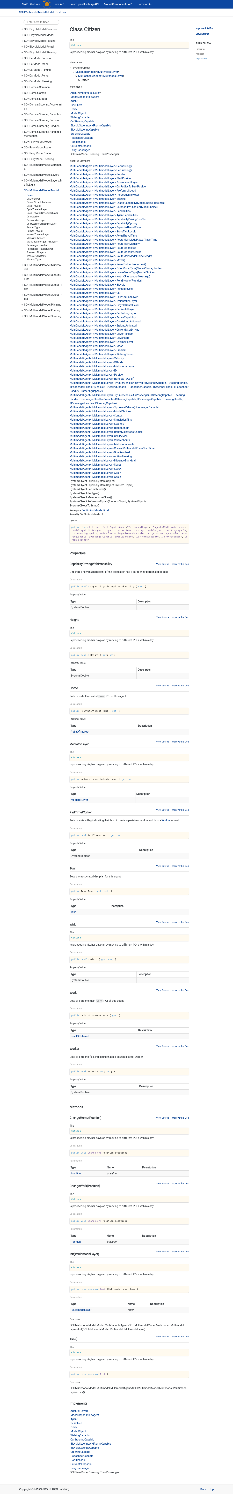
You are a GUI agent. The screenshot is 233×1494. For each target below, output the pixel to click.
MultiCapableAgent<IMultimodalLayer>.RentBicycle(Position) (106, 280)
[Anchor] (68, 553)
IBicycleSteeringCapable (84, 129)
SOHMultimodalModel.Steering (42, 316)
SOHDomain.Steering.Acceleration (43, 106)
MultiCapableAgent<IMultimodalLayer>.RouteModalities (103, 247)
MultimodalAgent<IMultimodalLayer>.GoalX (95, 477)
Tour (73, 912)
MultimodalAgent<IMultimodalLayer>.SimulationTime (101, 419)
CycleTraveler (34, 205)
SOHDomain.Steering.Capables (42, 114)
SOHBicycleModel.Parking (39, 40)
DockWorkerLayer (36, 220)
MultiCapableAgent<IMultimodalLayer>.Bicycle (97, 284)
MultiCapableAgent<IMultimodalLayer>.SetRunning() (101, 170)
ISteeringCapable (80, 133)
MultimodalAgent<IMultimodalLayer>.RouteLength (99, 427)
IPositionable (78, 141)
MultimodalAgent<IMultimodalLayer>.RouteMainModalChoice (106, 432)
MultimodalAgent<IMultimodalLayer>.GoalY (95, 472)
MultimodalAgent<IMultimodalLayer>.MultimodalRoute (102, 444)
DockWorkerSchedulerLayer (41, 223)
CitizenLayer (33, 198)
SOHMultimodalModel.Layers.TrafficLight (43, 182)
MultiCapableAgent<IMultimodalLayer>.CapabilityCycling (103, 223)
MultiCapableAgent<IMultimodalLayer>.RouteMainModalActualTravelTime (113, 239)
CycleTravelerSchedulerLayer (42, 213)
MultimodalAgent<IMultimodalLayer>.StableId (97, 423)
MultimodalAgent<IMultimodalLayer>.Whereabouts (100, 440)
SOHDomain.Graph (35, 93)
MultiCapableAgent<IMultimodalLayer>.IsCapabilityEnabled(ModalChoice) (114, 207)
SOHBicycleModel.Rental (39, 46)
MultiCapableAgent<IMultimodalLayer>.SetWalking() (101, 166)
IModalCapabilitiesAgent (84, 96)
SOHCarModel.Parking (37, 69)
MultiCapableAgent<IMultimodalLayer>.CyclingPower (101, 342)
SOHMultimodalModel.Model (36, 12)
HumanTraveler (35, 231)
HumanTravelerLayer (38, 234)
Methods (200, 54)
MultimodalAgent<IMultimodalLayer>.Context (96, 415)
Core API (59, 4)
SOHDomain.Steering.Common (42, 120)
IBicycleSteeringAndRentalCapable (90, 125)
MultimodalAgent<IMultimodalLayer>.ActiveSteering (101, 456)
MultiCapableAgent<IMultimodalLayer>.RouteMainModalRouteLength (111, 256)
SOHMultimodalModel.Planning (42, 304)
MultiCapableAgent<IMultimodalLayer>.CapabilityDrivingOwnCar (108, 219)
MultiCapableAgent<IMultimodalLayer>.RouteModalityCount (105, 252)
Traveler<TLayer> (36, 252)
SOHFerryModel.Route (37, 147)
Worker (166, 820)
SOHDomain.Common (37, 87)
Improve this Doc (180, 564)
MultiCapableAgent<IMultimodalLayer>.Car (95, 292)
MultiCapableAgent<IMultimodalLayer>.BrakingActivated (103, 325)
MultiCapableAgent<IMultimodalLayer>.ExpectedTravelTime (105, 227)
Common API (145, 4)
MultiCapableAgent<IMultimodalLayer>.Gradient (98, 350)
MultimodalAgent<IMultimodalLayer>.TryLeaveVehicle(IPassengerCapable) (114, 407)
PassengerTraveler (37, 245)
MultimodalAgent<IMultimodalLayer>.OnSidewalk (99, 436)
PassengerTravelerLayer (40, 248)
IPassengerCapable (81, 137)
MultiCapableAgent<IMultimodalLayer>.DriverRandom (101, 333)
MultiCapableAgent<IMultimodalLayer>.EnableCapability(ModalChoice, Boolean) (117, 202)
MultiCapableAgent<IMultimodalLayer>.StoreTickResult (103, 231)
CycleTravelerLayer (37, 209)
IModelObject (78, 113)
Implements (201, 58)
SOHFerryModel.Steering (39, 159)
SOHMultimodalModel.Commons (43, 167)
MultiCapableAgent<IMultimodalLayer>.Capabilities (100, 211)
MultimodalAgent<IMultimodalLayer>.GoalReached (100, 452)
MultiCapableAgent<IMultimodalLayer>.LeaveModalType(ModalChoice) (112, 272)
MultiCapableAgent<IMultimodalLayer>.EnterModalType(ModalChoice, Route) (116, 268)
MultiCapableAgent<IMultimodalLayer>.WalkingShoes (102, 354)
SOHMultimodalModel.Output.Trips (43, 296)
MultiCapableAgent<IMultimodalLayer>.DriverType (99, 337)
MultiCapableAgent (89, 76)
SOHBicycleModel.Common (40, 29)
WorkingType (34, 259)
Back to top (207, 1489)
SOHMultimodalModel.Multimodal (42, 267)
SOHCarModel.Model (36, 64)
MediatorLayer (79, 799)
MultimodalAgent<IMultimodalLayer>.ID (93, 370)
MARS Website (31, 4)
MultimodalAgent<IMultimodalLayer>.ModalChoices (100, 411)
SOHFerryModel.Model (38, 141)
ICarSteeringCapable (82, 121)
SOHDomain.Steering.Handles (42, 126)
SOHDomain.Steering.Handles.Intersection (42, 134)
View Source (162, 564)
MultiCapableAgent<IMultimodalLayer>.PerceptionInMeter (104, 194)
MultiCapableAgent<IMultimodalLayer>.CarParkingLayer (103, 313)
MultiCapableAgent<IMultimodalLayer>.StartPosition (101, 178)
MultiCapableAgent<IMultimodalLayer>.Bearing (98, 198)
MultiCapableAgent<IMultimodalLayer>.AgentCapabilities (104, 215)
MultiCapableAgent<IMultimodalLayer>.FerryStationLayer (104, 297)
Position (76, 1173)
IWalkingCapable (80, 117)
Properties (201, 49)
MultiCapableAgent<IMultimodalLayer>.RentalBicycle (101, 288)
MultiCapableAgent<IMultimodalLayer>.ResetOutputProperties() (108, 264)
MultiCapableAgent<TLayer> (42, 241)
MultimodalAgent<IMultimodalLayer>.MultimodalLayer (102, 366)
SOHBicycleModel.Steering (40, 52)
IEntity (73, 109)
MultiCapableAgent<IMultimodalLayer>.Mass (96, 346)
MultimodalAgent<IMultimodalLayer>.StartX (95, 468)
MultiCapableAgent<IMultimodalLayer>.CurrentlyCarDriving (104, 329)
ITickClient (76, 105)
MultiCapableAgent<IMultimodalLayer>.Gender (97, 174)
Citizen (61, 12)
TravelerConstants (37, 256)
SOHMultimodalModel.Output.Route (42, 277)
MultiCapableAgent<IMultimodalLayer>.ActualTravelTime (103, 235)
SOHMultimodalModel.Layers (41, 174)
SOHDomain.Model (35, 98)
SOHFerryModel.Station (38, 153)
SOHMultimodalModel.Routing (42, 310)
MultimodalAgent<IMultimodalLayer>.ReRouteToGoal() (102, 378)
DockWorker (33, 216)
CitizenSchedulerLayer (39, 202)
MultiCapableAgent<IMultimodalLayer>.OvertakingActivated (105, 321)
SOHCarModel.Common (38, 58)
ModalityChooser (36, 238)
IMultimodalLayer (107, 71)
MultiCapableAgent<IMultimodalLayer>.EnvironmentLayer (104, 182)
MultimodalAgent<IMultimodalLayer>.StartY (95, 464)
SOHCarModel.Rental (36, 75)
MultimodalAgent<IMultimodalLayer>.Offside (96, 362)
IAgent (73, 92)
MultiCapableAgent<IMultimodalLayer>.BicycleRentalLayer (104, 305)
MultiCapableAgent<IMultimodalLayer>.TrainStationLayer (103, 301)
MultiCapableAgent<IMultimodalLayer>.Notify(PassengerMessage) (110, 276)
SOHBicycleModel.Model (39, 35)
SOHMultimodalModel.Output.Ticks (43, 287)
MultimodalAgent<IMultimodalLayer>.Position (97, 374)
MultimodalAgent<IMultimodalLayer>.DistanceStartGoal (103, 460)
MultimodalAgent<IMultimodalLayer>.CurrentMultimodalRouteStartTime (112, 448)
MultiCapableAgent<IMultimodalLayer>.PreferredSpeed (103, 190)
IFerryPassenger (80, 150)
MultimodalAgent (85, 71)
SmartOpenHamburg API (84, 4)
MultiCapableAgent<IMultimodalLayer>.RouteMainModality (105, 243)
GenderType (33, 227)
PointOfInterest (80, 731)
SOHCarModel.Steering (38, 81)
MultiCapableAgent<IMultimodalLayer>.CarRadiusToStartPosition (108, 186)
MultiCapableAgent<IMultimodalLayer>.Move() (97, 260)
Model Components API (118, 4)
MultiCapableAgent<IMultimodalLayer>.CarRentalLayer (102, 309)
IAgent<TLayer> (79, 1411)
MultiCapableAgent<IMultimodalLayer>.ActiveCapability (103, 317)
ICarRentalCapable (81, 146)
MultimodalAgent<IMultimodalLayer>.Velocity (97, 358)
